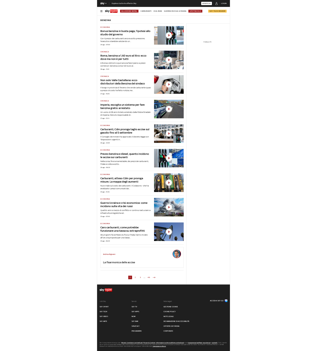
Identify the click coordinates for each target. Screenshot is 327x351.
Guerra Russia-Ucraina (175, 11)
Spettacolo (195, 11)
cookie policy (170, 311)
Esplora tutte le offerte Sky (124, 3)
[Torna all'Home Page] (111, 11)
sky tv (134, 307)
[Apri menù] (101, 11)
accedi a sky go (217, 301)
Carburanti (146, 11)
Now (134, 316)
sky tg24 (103, 311)
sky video (104, 316)
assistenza (206, 343)
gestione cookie (171, 307)
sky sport (104, 307)
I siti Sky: (103, 301)
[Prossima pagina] (154, 277)
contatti (215, 343)
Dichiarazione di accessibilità (176, 321)
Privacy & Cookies (149, 343)
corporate (168, 331)
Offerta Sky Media (171, 326)
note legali (169, 316)
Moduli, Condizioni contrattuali (132, 343)
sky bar (135, 321)
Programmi (137, 331)
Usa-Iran (158, 11)
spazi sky (135, 326)
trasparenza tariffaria (195, 343)
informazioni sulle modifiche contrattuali (170, 343)
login (224, 3)
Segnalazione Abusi (159, 346)
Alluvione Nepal (129, 11)
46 (149, 277)
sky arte (103, 321)
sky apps (135, 311)
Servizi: (134, 301)
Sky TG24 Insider (217, 11)
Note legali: (168, 301)
